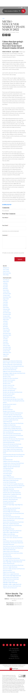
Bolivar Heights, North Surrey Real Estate (12, 362)
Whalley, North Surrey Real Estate (11, 579)
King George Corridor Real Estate (10, 480)
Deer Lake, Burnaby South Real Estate (12, 433)
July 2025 (5, 300)
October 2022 (6, 350)
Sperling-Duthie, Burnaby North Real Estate (13, 548)
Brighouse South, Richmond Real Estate (12, 371)
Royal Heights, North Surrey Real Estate (12, 530)
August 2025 (6, 298)
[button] (4, 645)
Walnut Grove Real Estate (9, 572)
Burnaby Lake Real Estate (9, 390)
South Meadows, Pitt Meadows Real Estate (13, 542)
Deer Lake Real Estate (8, 432)
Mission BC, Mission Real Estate (10, 499)
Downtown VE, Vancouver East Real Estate (13, 435)
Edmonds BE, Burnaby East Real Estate (12, 444)
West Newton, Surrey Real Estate (11, 577)
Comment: (5, 235)
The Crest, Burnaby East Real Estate (11, 558)
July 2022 (5, 356)
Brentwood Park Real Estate (9, 369)
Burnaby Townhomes (8, 409)
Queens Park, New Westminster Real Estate (13, 522)
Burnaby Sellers (6, 407)
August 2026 (6, 281)
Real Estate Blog (7, 273)
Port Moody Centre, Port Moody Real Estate (13, 513)
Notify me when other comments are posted (13, 252)
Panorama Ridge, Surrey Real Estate (11, 511)
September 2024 (7, 317)
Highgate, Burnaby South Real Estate (11, 466)
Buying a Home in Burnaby (9, 411)
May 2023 (5, 342)
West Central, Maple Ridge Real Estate (12, 575)
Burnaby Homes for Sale (8, 385)
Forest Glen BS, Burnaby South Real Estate (13, 447)
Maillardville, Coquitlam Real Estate (11, 490)
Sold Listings (6, 274)
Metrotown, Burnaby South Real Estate (12, 497)
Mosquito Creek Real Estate (9, 501)
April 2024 (5, 326)
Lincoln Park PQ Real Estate (9, 482)
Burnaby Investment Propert (9, 388)
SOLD (25, 7)
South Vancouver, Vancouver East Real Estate (13, 546)
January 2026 (6, 292)
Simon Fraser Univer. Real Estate (10, 535)
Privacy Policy (6, 666)
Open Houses (6, 271)
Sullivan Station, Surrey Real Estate (11, 551)
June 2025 (5, 302)
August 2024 (6, 319)
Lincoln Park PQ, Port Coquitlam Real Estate (13, 484)
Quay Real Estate (7, 515)
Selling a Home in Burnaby (9, 534)
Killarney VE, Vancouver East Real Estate (12, 478)
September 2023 (7, 335)
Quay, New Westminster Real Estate (11, 516)
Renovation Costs (7, 527)
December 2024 (7, 312)
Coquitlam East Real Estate (9, 425)
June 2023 (5, 340)
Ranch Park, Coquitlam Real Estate (11, 523)
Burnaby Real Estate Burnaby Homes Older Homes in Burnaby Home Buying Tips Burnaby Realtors (13, 400)
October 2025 (6, 295)
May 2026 (5, 286)
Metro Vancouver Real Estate (10, 496)
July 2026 (5, 283)
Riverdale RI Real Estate (8, 528)
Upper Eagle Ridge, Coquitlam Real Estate (12, 561)
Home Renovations (7, 473)
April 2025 (5, 305)
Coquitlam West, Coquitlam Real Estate (12, 428)
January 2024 (6, 331)
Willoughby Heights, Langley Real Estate (12, 584)
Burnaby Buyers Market (8, 374)
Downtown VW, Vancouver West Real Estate (13, 438)
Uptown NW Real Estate (8, 563)
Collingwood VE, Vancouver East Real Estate (13, 423)
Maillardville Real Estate (8, 489)
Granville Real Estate (8, 459)
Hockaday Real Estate (8, 468)
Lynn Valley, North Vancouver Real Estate (12, 487)
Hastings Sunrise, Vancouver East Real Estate (13, 463)
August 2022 (6, 354)
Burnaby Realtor (7, 406)
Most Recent (6, 279)
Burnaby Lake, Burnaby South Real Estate (12, 392)
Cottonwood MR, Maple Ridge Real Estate (13, 430)
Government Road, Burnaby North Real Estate (14, 454)
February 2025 (6, 309)
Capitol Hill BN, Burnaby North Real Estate (13, 413)
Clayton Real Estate (7, 421)
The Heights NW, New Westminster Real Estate (14, 560)
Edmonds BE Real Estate (9, 442)
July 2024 (5, 321)
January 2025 (6, 311)
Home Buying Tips (7, 470)
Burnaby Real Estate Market (9, 404)
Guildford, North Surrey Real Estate (11, 461)
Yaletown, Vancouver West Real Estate (12, 586)
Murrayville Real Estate (8, 503)
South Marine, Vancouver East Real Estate (12, 541)
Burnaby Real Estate (8, 395)
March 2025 (6, 307)
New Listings (6, 269)
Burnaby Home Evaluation (9, 380)
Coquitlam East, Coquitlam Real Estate (12, 426)
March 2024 (6, 328)
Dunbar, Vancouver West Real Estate (11, 440)
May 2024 (5, 324)
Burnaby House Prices (8, 387)
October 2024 (6, 316)
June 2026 (5, 285)
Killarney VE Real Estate (8, 477)
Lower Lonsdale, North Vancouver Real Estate (13, 485)
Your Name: (5, 217)
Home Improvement (8, 471)
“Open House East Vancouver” (10, 587)
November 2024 (7, 314)
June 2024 (5, 323)
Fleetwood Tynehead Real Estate (10, 445)
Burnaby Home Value (8, 381)
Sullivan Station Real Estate (9, 549)
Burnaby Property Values (9, 394)
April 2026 (5, 288)
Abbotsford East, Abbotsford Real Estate (12, 361)
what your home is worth (8, 580)
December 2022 (7, 347)
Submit (20, 259)
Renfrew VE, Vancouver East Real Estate (12, 525)
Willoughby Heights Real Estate (10, 582)
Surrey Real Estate (7, 556)
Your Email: (5, 225)
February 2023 (6, 345)
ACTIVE (19, 7)
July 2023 (5, 338)
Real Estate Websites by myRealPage (16, 666)
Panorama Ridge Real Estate (9, 509)
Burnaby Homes (7, 383)
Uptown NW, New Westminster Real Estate (13, 565)
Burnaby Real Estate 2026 (9, 397)
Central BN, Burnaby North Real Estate (12, 414)
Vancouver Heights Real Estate (10, 567)
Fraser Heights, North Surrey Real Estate (12, 449)
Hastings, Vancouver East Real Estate (11, 464)
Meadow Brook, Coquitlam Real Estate (12, 494)
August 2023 (6, 337)
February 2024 (6, 330)
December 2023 (7, 333)
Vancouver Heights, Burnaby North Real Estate (14, 568)
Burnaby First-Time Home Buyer (10, 378)
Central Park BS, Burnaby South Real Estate (13, 418)
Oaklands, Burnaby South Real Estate (11, 508)
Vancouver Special (7, 570)
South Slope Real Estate (8, 544)
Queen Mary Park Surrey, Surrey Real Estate (13, 518)
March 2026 (6, 290)
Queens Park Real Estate (9, 520)
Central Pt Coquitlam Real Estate (10, 419)
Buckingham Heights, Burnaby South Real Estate (14, 373)
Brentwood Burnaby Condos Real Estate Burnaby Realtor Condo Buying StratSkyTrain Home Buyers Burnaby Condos (13, 366)
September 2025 (7, 297)
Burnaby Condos (7, 376)
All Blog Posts (6, 267)
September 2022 (7, 352)
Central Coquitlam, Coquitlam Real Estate (12, 416)
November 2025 (7, 293)
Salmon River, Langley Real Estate (10, 532)
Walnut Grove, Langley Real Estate (11, 574)
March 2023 (6, 343)
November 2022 (7, 349)
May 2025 (5, 304)
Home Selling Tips (7, 475)
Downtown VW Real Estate (9, 437)
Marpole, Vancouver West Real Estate (12, 492)
